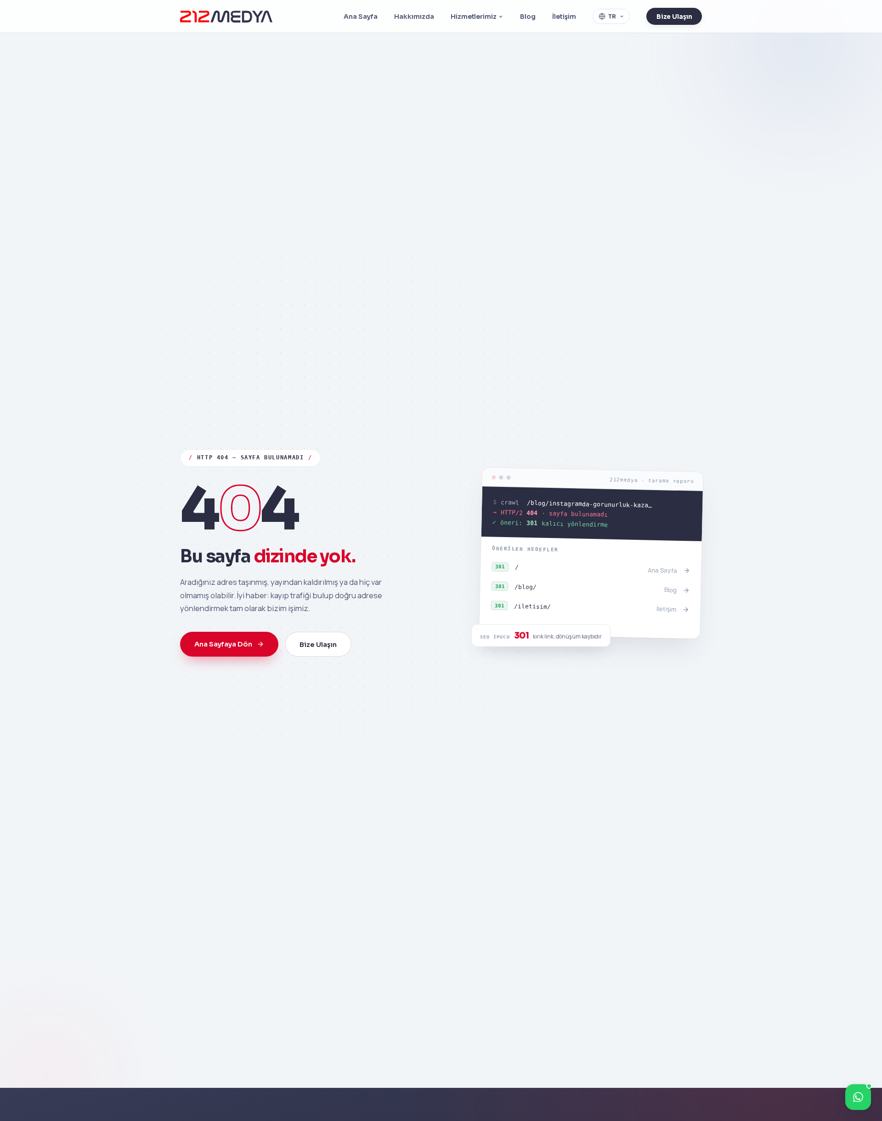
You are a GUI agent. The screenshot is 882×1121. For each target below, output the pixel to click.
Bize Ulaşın (674, 17)
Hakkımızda (414, 16)
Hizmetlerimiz (473, 16)
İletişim (564, 16)
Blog (528, 16)
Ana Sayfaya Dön (223, 644)
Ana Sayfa (361, 16)
